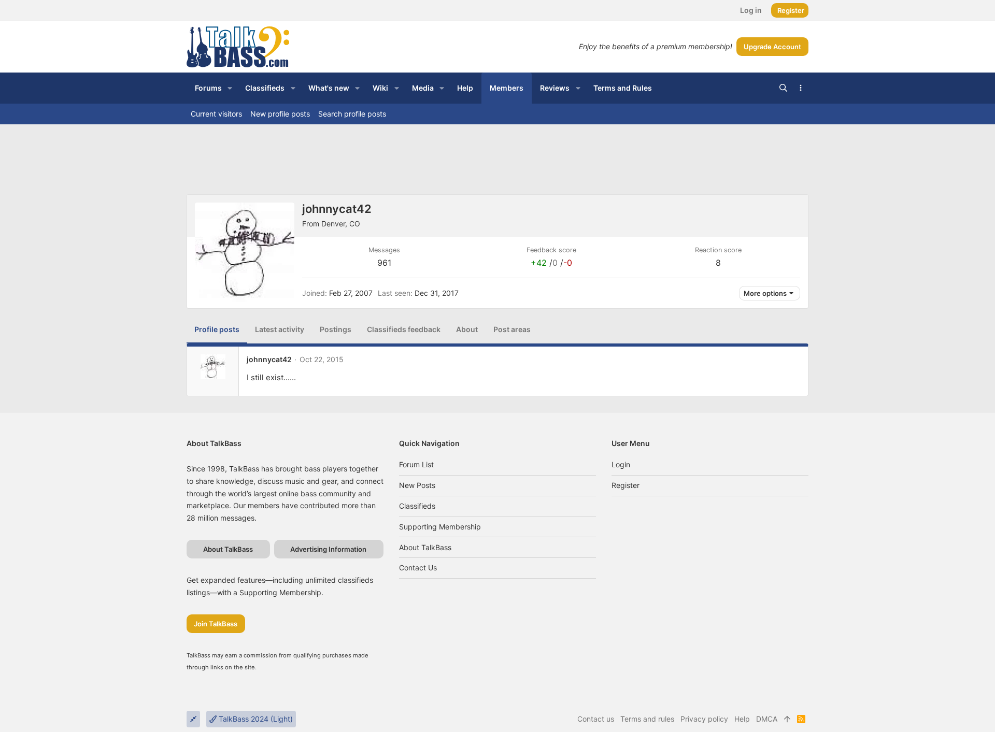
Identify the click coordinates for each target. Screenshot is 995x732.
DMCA (766, 718)
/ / (551, 262)
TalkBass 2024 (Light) (255, 718)
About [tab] (467, 329)
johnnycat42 (269, 359)
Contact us (418, 567)
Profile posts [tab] (216, 329)
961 (384, 262)
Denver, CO (340, 223)
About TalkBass (425, 547)
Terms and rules (647, 718)
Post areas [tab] (512, 329)
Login (621, 464)
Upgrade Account (772, 46)
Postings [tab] (335, 329)
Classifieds (417, 505)
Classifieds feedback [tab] (403, 329)
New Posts (417, 485)
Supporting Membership (440, 526)
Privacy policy (704, 718)
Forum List (416, 464)
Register (625, 485)
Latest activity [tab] (279, 329)
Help (742, 718)
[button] (230, 88)
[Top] (787, 719)
